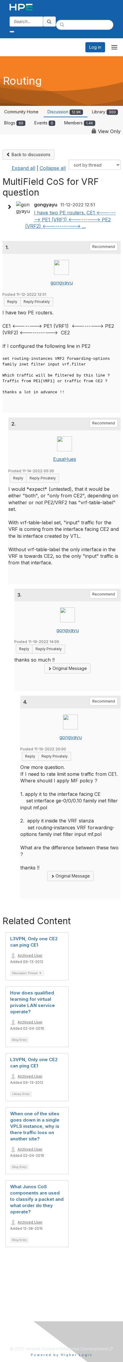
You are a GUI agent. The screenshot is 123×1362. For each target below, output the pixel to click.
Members (78, 122)
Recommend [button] (103, 246)
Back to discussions (30, 154)
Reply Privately (37, 301)
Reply (12, 301)
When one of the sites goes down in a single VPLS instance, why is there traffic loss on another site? (34, 1126)
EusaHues (64, 459)
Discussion (64, 111)
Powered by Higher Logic (62, 1355)
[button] (11, 207)
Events (43, 122)
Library (104, 111)
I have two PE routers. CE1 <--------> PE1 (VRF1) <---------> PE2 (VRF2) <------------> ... (70, 219)
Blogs (13, 122)
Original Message (69, 668)
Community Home (21, 111)
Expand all (23, 168)
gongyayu (61, 283)
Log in (95, 47)
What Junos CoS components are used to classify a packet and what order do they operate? (37, 1199)
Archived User (30, 955)
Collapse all (53, 168)
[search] (49, 21)
